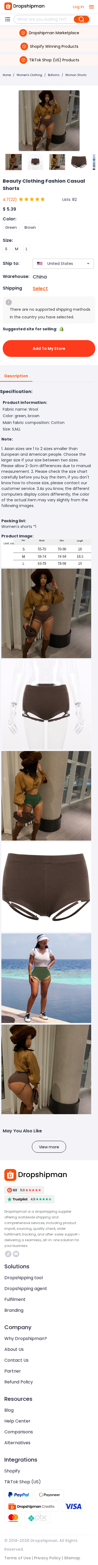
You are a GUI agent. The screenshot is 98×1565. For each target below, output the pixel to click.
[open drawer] (91, 6)
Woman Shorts (76, 75)
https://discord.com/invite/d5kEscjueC (17, 1254)
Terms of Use (17, 1558)
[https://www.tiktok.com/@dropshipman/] (8, 1254)
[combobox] (55, 263)
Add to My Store (49, 348)
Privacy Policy (47, 1558)
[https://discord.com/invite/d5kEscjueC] (16, 1254)
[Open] (88, 263)
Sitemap (72, 1558)
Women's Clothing (29, 75)
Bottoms (54, 75)
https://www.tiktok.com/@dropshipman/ (9, 1254)
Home (7, 75)
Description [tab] (16, 376)
